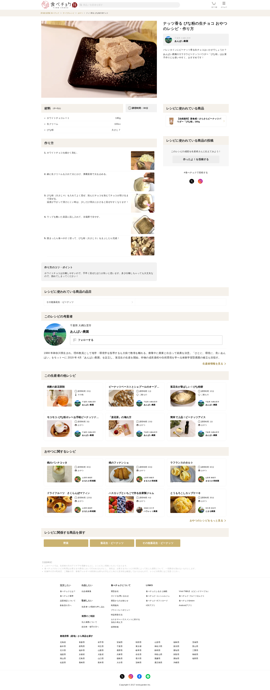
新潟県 (176, 646)
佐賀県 (63, 662)
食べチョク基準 (67, 596)
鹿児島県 (158, 662)
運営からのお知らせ (119, 601)
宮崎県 (138, 662)
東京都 (138, 646)
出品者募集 (86, 591)
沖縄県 (176, 662)
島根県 (195, 654)
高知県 (176, 658)
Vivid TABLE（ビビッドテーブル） (194, 591)
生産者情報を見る (212, 363)
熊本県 (101, 662)
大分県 (119, 662)
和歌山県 (158, 654)
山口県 (101, 658)
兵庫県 (119, 654)
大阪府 (101, 654)
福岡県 (195, 658)
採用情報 (115, 627)
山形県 (157, 642)
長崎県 (82, 662)
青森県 (82, 642)
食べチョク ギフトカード (157, 601)
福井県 (82, 650)
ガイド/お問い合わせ (120, 596)
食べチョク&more (187, 601)
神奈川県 (158, 646)
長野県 (119, 650)
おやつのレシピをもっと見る (206, 520)
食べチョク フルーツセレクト (192, 596)
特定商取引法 (116, 615)
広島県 (82, 658)
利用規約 (115, 605)
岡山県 (63, 658)
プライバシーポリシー (120, 610)
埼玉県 (101, 646)
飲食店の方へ (66, 605)
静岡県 (157, 650)
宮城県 (119, 642)
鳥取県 (176, 654)
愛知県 (176, 650)
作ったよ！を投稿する (196, 159)
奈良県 (138, 654)
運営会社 (115, 591)
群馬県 (82, 646)
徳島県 (119, 658)
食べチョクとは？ (67, 591)
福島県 (176, 642)
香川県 (138, 658)
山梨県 (101, 650)
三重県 (195, 650)
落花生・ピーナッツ (112, 543)
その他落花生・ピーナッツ (60, 302)
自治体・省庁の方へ (90, 627)
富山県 (195, 646)
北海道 (63, 642)
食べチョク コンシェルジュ (158, 596)
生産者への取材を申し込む (93, 607)
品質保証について (67, 601)
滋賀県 (63, 654)
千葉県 (119, 646)
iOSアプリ (150, 605)
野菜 (66, 543)
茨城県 (195, 642)
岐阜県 (138, 650)
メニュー (224, 7)
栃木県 (63, 646)
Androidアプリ (185, 605)
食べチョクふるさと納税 (156, 591)
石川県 (63, 650)
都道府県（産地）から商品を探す (76, 636)
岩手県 (101, 642)
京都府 (82, 654)
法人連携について (89, 622)
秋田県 (138, 642)
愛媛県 (157, 658)
